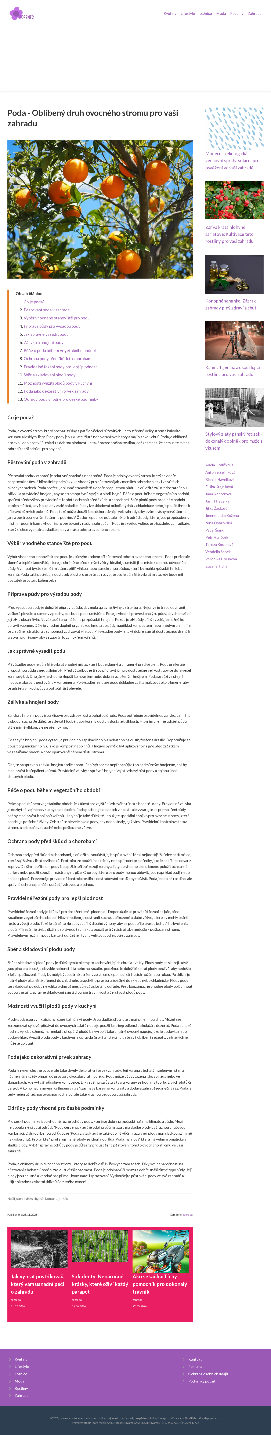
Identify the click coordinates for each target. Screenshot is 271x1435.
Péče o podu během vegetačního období (60, 350)
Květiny (170, 13)
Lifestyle (188, 13)
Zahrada (254, 13)
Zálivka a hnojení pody (44, 342)
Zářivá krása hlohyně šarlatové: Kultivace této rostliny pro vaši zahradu (229, 234)
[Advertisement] (135, 53)
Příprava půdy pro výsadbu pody (52, 326)
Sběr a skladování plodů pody (50, 374)
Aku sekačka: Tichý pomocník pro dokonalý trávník (160, 1284)
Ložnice (205, 13)
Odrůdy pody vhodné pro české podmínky (61, 399)
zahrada (188, 1214)
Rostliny (236, 13)
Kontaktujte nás (56, 1198)
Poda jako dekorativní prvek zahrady (56, 391)
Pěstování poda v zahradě (47, 309)
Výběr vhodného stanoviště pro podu (57, 317)
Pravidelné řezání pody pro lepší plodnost (60, 366)
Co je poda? (34, 301)
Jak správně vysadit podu (46, 334)
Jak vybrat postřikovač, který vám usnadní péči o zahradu (37, 1284)
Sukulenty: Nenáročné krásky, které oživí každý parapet (100, 1284)
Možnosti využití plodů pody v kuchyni (58, 383)
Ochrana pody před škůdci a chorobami (58, 358)
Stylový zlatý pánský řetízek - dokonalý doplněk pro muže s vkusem (234, 441)
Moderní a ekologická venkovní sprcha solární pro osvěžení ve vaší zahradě (232, 160)
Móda (221, 13)
